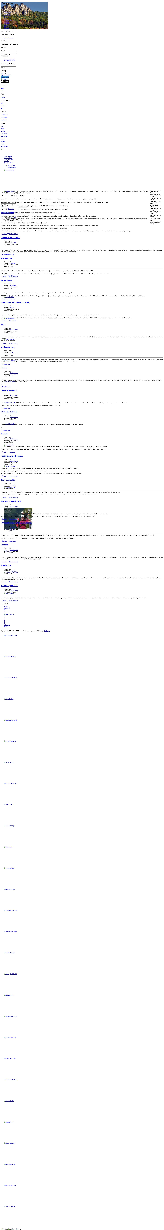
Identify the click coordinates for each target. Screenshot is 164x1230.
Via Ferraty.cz (4, 114)
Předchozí (6, 608)
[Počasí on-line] (5, 74)
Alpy (2, 103)
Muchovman (6, 258)
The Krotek (11, 209)
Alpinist (2, 139)
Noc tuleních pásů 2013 (11, 501)
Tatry (3, 324)
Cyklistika (13, 263)
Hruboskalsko (4, 133)
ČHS (2, 126)
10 (4, 620)
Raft (2, 91)
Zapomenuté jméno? (9, 60)
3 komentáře (12, 541)
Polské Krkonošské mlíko (12, 456)
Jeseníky (4, 434)
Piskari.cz (3, 131)
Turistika (3, 106)
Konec (6, 626)
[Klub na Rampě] (5, 82)
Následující (7, 625)
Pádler (2, 88)
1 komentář (12, 299)
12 (4, 623)
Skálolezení (13, 217)
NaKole (3, 97)
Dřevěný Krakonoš (9, 390)
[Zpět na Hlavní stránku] (1, 149)
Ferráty (12, 307)
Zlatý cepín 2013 (8, 480)
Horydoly (3, 144)
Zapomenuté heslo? (9, 59)
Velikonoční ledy (8, 347)
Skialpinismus (14, 329)
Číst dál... (4, 234)
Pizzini (4, 368)
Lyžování (12, 485)
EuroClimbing (4, 136)
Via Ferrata (4, 120)
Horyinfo (3, 141)
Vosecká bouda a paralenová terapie (16, 523)
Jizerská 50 (6, 565)
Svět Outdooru (4, 146)
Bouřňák (4, 545)
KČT (2, 108)
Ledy (11, 352)
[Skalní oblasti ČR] (6, 75)
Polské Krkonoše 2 (9, 412)
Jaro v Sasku (6, 280)
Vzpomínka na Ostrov (10, 237)
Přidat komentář (13, 234)
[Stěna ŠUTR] (5, 79)
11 (4, 622)
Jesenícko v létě (7, 212)
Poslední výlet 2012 (9, 585)
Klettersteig (4, 117)
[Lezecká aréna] (5, 78)
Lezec (2, 128)
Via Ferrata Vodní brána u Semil (15, 302)
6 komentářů (12, 321)
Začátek (6, 606)
